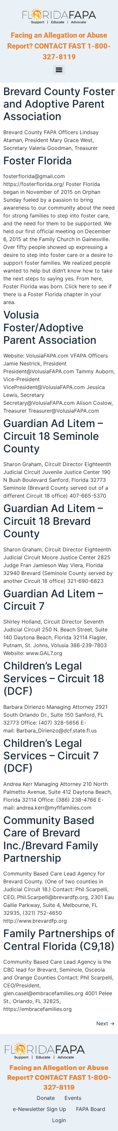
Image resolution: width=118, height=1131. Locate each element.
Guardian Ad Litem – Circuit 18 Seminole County (53, 436)
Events (73, 1098)
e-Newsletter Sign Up (39, 1109)
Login (59, 1120)
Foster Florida (37, 160)
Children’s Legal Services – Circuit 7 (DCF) (51, 756)
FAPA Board (90, 1109)
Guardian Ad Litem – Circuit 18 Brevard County (53, 521)
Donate (46, 1098)
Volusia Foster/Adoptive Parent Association (49, 327)
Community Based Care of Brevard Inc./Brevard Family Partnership (50, 839)
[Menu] (59, 70)
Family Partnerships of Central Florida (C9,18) (59, 939)
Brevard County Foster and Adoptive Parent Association (59, 104)
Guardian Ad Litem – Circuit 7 (53, 599)
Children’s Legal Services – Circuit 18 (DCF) (53, 678)
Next (105, 1023)
